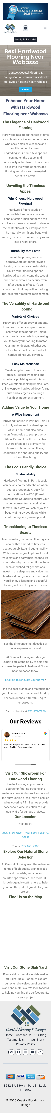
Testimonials (15, 1039)
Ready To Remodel (25, 39)
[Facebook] (18, 1052)
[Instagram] (25, 1052)
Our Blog (40, 1035)
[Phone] (25, 28)
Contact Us (23, 1035)
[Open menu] (45, 28)
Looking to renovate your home (24, 679)
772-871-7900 (37, 711)
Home (9, 1035)
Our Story (37, 1039)
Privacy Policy (25, 1044)
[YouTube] (32, 1052)
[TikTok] (40, 1052)
